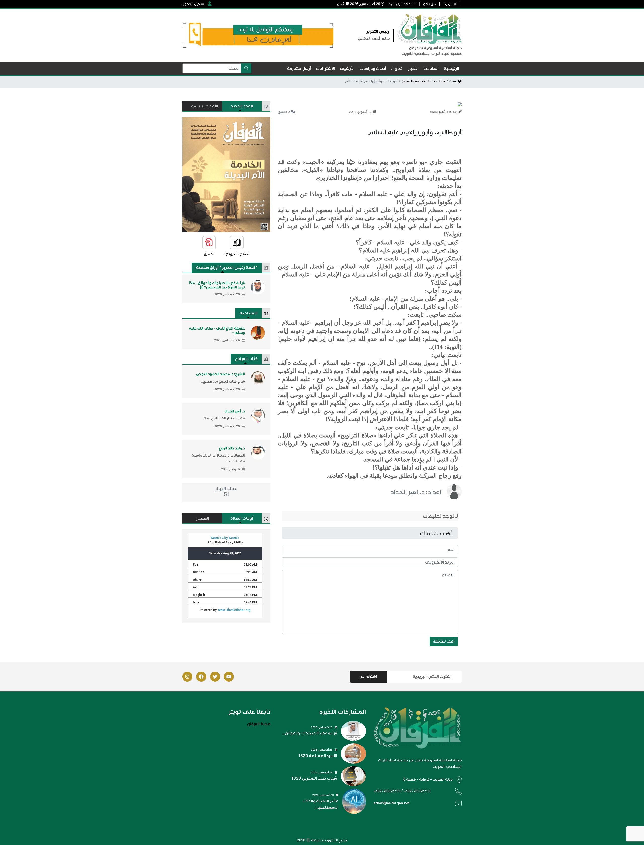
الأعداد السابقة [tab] (204, 106)
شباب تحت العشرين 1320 (314, 778)
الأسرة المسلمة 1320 (317, 755)
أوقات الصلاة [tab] (242, 518)
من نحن (429, 4)
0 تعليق (284, 112)
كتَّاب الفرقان (246, 358)
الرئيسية (455, 81)
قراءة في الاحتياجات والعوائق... (309, 733)
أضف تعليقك (444, 641)
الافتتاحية (249, 313)
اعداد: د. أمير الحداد (416, 492)
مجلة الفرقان (258, 723)
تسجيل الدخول (194, 4)
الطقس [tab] (202, 518)
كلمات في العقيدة (416, 81)
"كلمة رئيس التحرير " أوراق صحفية (227, 267)
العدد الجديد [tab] (242, 106)
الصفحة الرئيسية (401, 4)
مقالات (439, 81)
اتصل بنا (450, 4)
